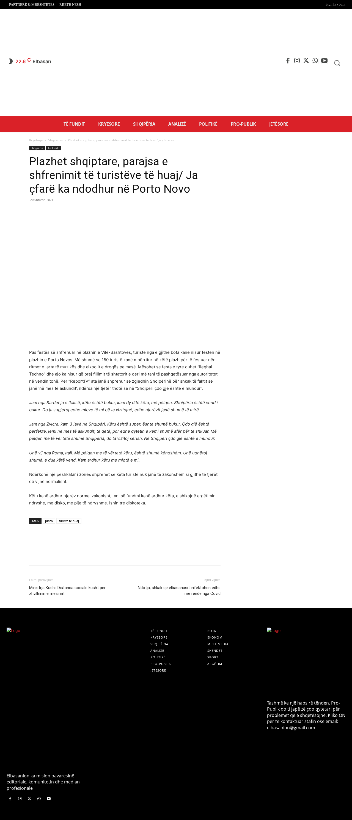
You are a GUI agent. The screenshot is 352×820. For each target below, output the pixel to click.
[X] (306, 61)
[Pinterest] (59, 212)
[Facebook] (288, 61)
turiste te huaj (69, 521)
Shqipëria (55, 140)
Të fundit (54, 148)
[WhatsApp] (315, 61)
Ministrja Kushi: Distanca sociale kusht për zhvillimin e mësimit (67, 590)
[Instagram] (297, 61)
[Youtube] (324, 61)
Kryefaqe (36, 140)
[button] (337, 63)
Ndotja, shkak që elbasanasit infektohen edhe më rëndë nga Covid (179, 590)
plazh (49, 521)
